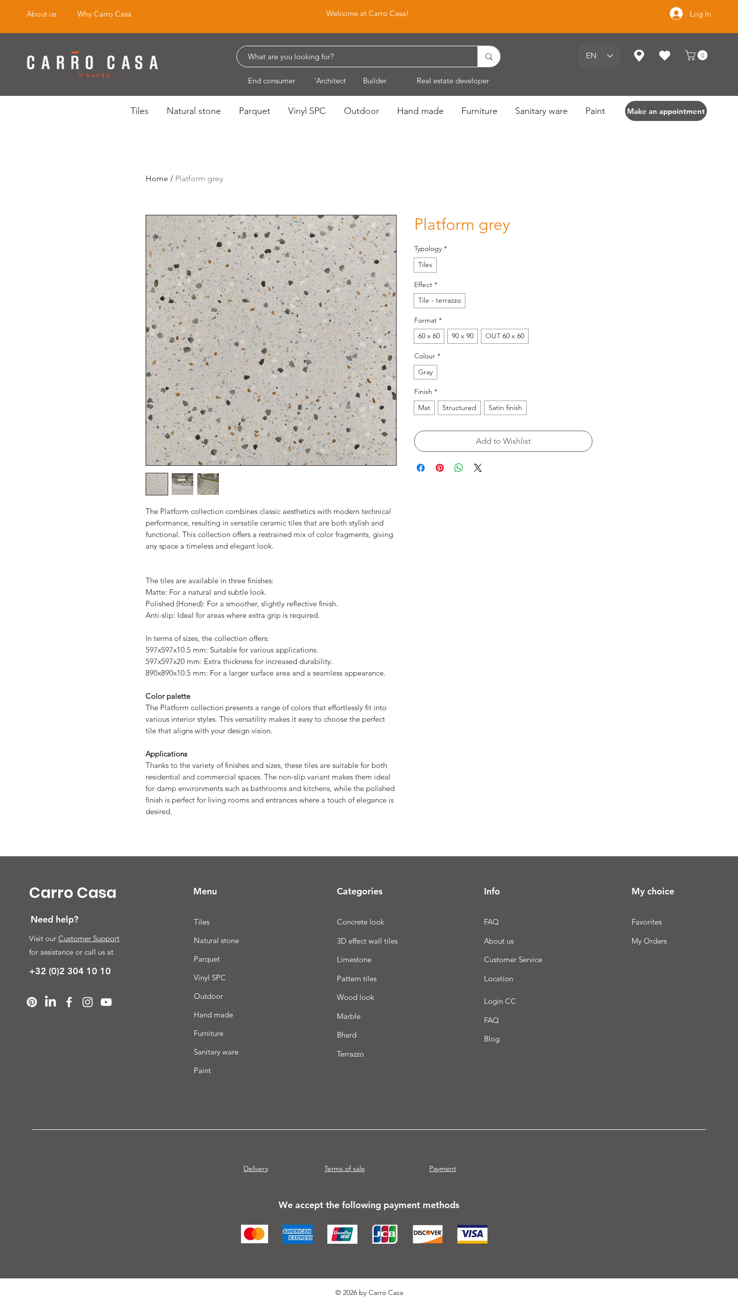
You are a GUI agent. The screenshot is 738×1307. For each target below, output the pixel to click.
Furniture (208, 1033)
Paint (202, 1070)
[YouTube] (106, 1002)
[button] (697, 55)
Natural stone (216, 940)
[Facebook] (69, 1002)
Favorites (647, 922)
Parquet (207, 959)
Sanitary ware (216, 1052)
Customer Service (513, 959)
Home (157, 178)
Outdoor (208, 996)
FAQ (491, 922)
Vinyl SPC (210, 977)
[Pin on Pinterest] (440, 468)
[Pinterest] (32, 1002)
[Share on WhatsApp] (459, 468)
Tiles (201, 922)
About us (499, 941)
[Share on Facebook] (421, 468)
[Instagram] (87, 1002)
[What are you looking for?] (488, 56)
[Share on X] (478, 468)
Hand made (213, 1014)
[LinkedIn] (50, 1002)
